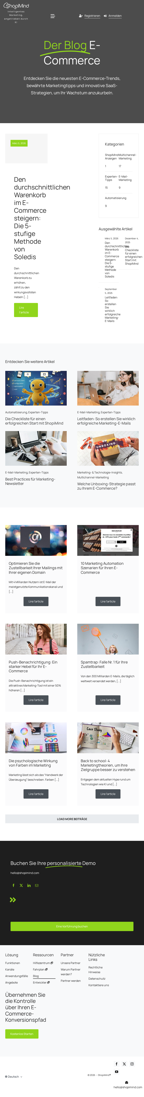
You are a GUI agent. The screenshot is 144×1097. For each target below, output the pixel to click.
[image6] (108, 432)
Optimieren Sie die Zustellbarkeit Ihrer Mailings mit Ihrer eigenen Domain (36, 568)
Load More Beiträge (72, 819)
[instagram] (132, 1064)
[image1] (36, 526)
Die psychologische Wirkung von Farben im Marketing (33, 763)
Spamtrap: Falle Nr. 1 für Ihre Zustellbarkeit (104, 664)
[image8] (108, 724)
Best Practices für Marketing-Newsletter (30, 481)
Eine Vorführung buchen (72, 926)
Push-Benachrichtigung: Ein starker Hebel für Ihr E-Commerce (33, 666)
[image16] (108, 526)
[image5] (36, 432)
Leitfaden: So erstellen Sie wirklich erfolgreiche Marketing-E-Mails (112, 309)
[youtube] (117, 1072)
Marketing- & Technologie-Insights (99, 472)
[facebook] (14, 885)
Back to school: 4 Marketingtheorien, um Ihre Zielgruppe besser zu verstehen (108, 765)
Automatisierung (115, 198)
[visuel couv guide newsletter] (108, 372)
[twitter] (21, 885)
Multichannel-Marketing (127, 156)
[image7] (108, 625)
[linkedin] (29, 885)
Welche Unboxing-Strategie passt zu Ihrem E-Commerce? (106, 486)
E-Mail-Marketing (125, 178)
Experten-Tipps (111, 178)
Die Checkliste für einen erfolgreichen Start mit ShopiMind (133, 255)
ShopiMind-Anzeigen (112, 156)
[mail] (37, 885)
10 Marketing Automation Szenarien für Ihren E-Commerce (102, 568)
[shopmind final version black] (16, 4)
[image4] (36, 724)
